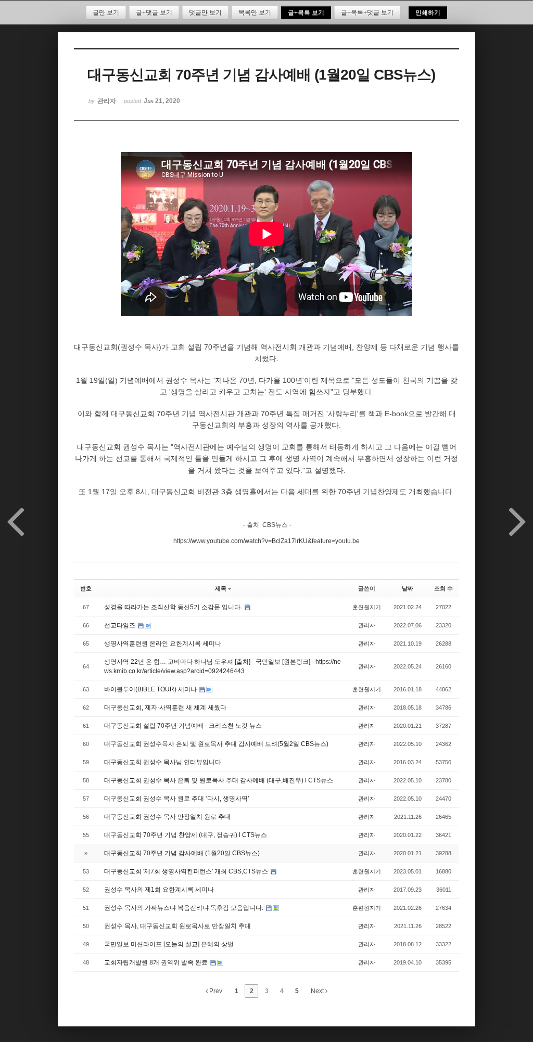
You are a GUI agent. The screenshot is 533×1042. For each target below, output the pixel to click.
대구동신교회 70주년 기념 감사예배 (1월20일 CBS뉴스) (182, 853)
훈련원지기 (366, 607)
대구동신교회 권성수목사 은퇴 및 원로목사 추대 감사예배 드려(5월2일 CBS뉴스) (216, 744)
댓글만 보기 (205, 12)
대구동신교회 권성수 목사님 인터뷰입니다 (162, 762)
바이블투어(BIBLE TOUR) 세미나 (151, 689)
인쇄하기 (427, 12)
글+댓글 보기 (154, 12)
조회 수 (443, 588)
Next (318, 991)
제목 (220, 588)
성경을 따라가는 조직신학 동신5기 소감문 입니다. (174, 607)
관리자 (366, 625)
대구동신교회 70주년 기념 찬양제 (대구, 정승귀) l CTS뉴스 (185, 835)
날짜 (407, 588)
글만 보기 (106, 12)
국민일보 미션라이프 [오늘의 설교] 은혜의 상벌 (169, 944)
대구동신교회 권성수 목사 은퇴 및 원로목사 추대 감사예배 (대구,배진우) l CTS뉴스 (218, 780)
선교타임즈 (120, 625)
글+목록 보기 (306, 12)
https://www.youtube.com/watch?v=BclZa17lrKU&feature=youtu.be (266, 541)
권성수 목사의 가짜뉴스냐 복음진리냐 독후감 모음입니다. (184, 907)
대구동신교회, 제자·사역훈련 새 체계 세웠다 (165, 707)
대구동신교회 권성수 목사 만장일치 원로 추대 (167, 816)
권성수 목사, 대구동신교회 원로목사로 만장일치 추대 (177, 926)
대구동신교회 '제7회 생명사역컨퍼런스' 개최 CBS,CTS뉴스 (187, 871)
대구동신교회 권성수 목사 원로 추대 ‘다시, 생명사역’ (176, 798)
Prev (215, 991)
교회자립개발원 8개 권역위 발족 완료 (156, 962)
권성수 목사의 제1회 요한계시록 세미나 (159, 889)
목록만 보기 (254, 12)
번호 (86, 588)
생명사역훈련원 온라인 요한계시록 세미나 (162, 643)
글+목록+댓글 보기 (367, 12)
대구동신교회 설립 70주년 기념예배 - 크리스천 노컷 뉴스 (183, 725)
